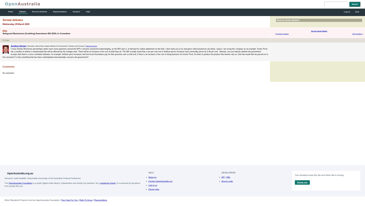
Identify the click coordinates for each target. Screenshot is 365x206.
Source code (227, 181)
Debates (22, 12)
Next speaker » (357, 34)
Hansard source (91, 46)
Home (10, 12)
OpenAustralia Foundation (20, 183)
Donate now (302, 182)
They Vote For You (69, 200)
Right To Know (85, 200)
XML (228, 177)
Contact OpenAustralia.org (160, 181)
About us (152, 177)
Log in (347, 12)
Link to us (152, 185)
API (223, 177)
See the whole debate (319, 31)
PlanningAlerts (100, 200)
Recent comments (39, 12)
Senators (76, 12)
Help (88, 12)
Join (357, 12)
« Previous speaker (282, 34)
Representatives (60, 12)
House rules (153, 189)
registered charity (108, 183)
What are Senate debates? (288, 20)
